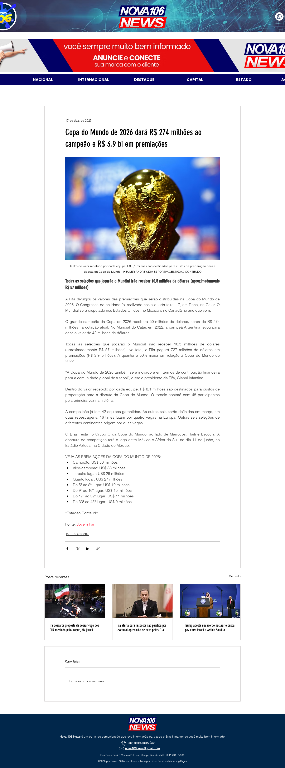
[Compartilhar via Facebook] (67, 548)
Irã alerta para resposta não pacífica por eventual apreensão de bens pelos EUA (141, 627)
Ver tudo (235, 576)
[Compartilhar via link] (98, 548)
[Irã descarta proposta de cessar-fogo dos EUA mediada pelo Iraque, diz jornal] (75, 601)
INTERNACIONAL (77, 534)
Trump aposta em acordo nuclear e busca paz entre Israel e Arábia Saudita (210, 627)
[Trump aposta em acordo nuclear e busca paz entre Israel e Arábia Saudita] (210, 601)
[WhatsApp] (279, 16)
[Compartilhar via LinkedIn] (88, 548)
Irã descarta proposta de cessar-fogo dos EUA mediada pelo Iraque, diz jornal (74, 627)
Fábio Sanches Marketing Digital (169, 761)
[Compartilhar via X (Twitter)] (77, 548)
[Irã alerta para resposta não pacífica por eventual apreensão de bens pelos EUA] (142, 601)
